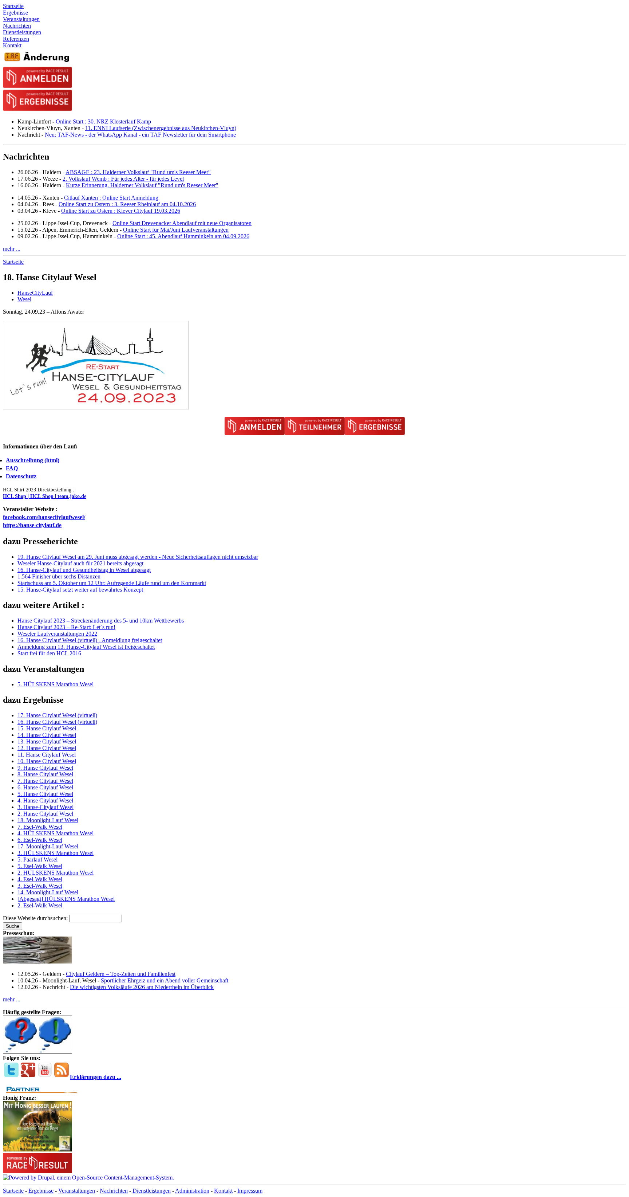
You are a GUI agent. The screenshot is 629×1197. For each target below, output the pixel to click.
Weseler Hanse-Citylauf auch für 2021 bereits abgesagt (80, 563)
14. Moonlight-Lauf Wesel (47, 892)
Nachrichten (114, 1191)
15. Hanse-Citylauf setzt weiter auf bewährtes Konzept (80, 589)
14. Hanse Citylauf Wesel (46, 735)
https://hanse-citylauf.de (32, 525)
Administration (192, 1191)
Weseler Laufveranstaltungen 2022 (57, 634)
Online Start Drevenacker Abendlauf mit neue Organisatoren (182, 223)
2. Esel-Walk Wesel (39, 905)
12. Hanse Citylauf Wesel (46, 748)
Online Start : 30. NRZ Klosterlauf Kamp (103, 121)
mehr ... (11, 249)
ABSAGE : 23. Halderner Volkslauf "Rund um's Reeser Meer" (138, 172)
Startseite (13, 262)
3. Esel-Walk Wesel (39, 886)
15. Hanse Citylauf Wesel (46, 728)
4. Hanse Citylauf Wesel (45, 800)
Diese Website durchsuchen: (36, 918)
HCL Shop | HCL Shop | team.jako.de (44, 496)
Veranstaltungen (76, 1191)
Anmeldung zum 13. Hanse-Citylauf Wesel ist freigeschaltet (86, 647)
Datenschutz (21, 476)
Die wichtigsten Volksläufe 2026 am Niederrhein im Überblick (142, 987)
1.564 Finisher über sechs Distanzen (58, 576)
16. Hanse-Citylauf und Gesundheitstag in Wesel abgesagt (84, 570)
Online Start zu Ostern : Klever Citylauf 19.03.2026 (120, 211)
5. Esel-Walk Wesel (39, 866)
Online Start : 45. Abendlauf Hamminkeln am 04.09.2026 (183, 236)
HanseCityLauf (35, 293)
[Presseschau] (37, 961)
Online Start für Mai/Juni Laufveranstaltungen (176, 230)
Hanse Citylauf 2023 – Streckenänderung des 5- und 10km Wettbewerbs (100, 620)
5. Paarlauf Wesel (37, 859)
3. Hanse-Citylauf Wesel (45, 807)
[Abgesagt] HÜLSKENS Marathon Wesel (66, 899)
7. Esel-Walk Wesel (39, 827)
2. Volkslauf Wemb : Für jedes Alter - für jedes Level (123, 179)
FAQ (12, 468)
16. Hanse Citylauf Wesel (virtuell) (57, 722)
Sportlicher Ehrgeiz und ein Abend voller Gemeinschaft (164, 980)
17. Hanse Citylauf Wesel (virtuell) (57, 715)
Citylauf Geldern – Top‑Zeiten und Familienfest (120, 974)
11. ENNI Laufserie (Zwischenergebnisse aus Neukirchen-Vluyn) (160, 128)
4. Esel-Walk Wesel (39, 879)
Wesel (24, 299)
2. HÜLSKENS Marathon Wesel (55, 873)
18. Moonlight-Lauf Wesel (47, 820)
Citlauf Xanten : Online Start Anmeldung (111, 198)
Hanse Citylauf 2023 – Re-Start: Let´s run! (66, 627)
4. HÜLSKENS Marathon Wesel (55, 833)
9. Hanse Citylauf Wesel (45, 768)
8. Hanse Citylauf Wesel (45, 774)
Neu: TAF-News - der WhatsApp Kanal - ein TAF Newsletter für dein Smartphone (140, 135)
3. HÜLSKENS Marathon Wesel (55, 853)
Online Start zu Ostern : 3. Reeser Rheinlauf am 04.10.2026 (127, 204)
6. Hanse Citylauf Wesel (45, 787)
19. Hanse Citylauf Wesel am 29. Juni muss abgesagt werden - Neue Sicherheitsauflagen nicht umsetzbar (137, 557)
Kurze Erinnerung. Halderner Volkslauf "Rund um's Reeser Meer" (142, 185)
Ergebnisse (41, 1191)
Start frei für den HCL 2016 (49, 653)
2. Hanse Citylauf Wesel (45, 814)
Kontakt (223, 1191)
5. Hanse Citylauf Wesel (45, 794)
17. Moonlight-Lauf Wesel (47, 846)
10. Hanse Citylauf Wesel (46, 761)
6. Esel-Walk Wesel (39, 840)
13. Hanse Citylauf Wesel (46, 741)
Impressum (249, 1191)
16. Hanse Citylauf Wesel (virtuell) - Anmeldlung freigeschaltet (89, 640)
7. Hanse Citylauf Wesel (45, 781)
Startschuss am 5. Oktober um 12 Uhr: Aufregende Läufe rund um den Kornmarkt (111, 583)
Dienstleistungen (151, 1191)
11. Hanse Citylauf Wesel (46, 754)
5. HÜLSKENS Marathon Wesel (55, 684)
